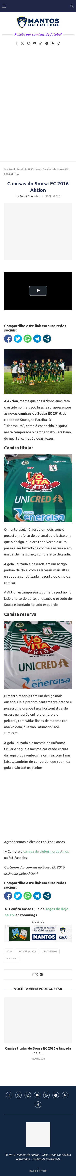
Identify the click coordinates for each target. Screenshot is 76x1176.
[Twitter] (22, 43)
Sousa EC (12, 958)
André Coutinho (29, 196)
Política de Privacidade (46, 1159)
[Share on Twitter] (36, 974)
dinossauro (50, 951)
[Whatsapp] (41, 43)
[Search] (72, 6)
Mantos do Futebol (15, 169)
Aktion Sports (27, 951)
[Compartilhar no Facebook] (8, 339)
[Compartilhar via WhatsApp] (28, 339)
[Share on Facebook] (33, 974)
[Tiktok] (58, 43)
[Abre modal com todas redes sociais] (47, 339)
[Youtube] (34, 43)
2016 (9, 951)
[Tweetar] (18, 339)
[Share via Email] (41, 974)
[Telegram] (46, 43)
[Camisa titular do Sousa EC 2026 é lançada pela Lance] (38, 1020)
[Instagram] (28, 43)
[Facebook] (17, 43)
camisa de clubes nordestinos (46, 851)
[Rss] (53, 43)
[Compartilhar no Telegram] (37, 339)
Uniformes (34, 169)
